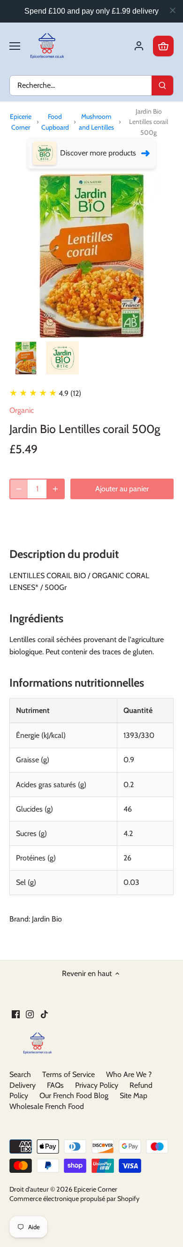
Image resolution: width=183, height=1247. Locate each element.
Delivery (22, 1085)
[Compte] (139, 46)
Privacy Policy (96, 1085)
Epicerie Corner (20, 121)
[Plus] (55, 489)
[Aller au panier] (163, 46)
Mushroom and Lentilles (96, 121)
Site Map (133, 1095)
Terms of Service (68, 1074)
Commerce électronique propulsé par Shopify (74, 1198)
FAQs (55, 1085)
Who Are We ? (129, 1074)
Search (20, 1074)
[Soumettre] (162, 85)
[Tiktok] (44, 1013)
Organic (21, 410)
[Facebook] (16, 1013)
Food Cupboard (55, 121)
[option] (25, 357)
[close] (172, 10)
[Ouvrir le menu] (14, 46)
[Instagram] (30, 1013)
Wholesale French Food (46, 1106)
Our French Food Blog (73, 1095)
